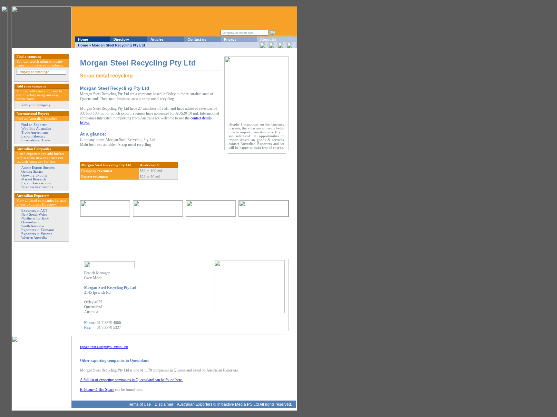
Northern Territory (35, 218)
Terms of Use (139, 404)
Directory (121, 39)
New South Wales (34, 214)
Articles (157, 39)
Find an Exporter (34, 125)
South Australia (32, 226)
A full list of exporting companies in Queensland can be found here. (131, 380)
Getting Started (32, 171)
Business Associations (37, 187)
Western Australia (34, 237)
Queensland (30, 222)
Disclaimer (164, 404)
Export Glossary (33, 136)
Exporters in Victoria (36, 234)
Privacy (230, 39)
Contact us (197, 39)
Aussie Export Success (37, 167)
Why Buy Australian (36, 128)
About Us (268, 39)
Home (83, 39)
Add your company (36, 105)
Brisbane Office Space (97, 389)
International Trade (35, 140)
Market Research (33, 179)
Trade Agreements (34, 132)
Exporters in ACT (34, 210)
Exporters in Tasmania (37, 230)
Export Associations (36, 183)
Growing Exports (34, 175)
